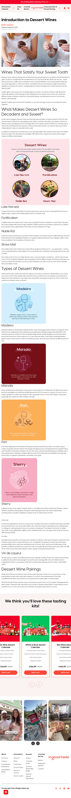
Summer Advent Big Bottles (29, 769)
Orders (28, 758)
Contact (41, 769)
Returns (40, 760)
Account (29, 754)
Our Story (4, 758)
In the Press (17, 764)
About (3, 754)
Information (18, 754)
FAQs (15, 761)
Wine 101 (16, 758)
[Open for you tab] (6, 792)
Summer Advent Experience (30, 776)
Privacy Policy (18, 767)
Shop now (45, 2)
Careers (4, 761)
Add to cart (35, 672)
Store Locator (18, 776)
